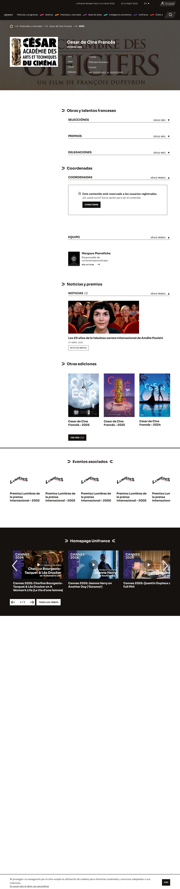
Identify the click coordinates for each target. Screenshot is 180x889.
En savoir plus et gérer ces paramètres (29, 886)
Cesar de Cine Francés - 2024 (150, 423)
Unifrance (143, 14)
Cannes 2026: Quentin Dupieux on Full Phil (144, 585)
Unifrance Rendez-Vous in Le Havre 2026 (95, 3)
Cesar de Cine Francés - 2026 (79, 423)
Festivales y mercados (70, 14)
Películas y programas (27, 14)
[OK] (166, 882)
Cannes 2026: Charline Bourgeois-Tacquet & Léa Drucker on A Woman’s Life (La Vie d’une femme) (35, 586)
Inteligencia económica (120, 14)
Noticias (49, 14)
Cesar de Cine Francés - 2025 (114, 423)
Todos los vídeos (48, 602)
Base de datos (95, 14)
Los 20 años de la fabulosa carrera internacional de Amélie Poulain (115, 338)
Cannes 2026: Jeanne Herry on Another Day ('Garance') (87, 585)
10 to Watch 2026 (129, 3)
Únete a (159, 14)
